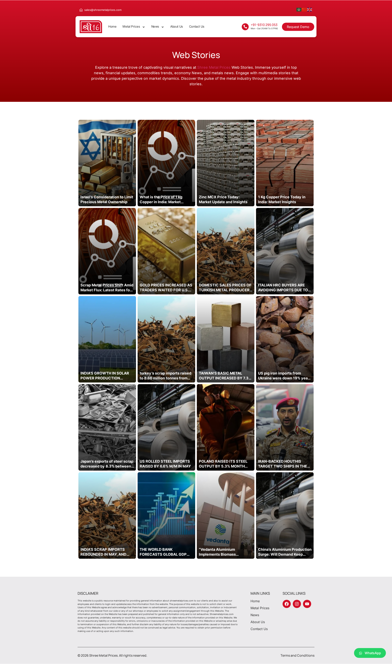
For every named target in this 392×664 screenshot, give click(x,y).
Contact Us (196, 26)
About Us (176, 26)
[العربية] (299, 9)
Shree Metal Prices (214, 67)
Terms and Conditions (297, 655)
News (155, 26)
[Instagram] (297, 604)
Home (112, 26)
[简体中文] (304, 9)
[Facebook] (287, 604)
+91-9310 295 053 (264, 24)
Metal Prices (131, 26)
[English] (309, 9)
